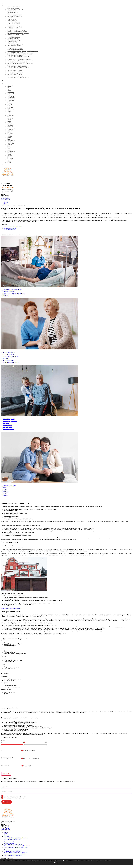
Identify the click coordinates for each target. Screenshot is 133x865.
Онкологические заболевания (10, 356)
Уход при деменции (9, 843)
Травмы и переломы (8, 429)
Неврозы (5, 495)
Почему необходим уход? (10, 228)
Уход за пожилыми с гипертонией (13, 850)
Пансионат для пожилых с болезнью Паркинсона (17, 846)
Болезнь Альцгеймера (8, 352)
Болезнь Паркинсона (8, 360)
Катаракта (5, 295)
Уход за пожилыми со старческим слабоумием (16, 852)
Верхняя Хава (11, 100)
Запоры (5, 489)
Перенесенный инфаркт (9, 485)
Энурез (5, 493)
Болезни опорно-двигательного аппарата (13, 293)
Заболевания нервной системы (11, 362)
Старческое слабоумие (9, 354)
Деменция (5, 358)
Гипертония (6, 423)
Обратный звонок (5, 199)
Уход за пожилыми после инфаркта (13, 855)
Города (6, 83)
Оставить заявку (5, 608)
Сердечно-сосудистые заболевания (12, 289)
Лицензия (6, 836)
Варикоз (5, 487)
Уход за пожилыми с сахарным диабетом (14, 854)
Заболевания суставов (8, 419)
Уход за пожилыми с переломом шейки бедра (18, 77)
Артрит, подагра (7, 425)
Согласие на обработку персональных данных (16, 837)
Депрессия (5, 491)
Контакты (6, 164)
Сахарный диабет (7, 427)
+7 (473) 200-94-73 (5, 198)
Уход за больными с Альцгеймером (13, 844)
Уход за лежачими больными (11, 841)
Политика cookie (108, 860)
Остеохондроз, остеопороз (10, 421)
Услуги (6, 5)
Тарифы (6, 832)
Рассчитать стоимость (15, 608)
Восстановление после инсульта (12, 851)
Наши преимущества (9, 229)
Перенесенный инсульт (9, 291)
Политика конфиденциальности (12, 839)
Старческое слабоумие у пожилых (13, 226)
